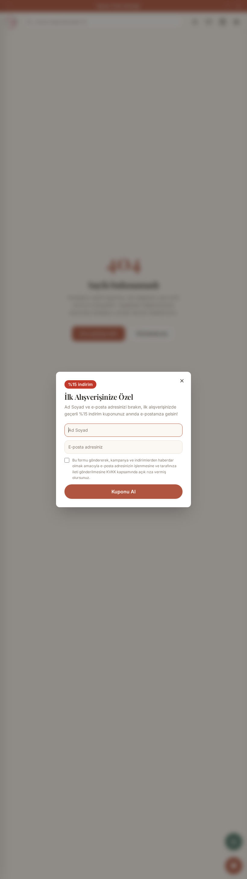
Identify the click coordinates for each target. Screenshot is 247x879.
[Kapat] (182, 380)
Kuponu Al (123, 492)
